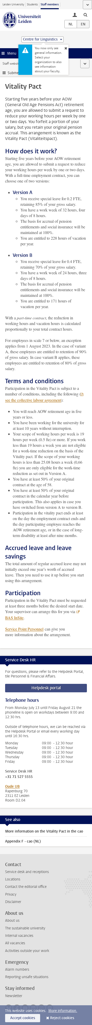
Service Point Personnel (24, 629)
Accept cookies (22, 1018)
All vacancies (15, 943)
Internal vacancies (19, 935)
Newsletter (13, 995)
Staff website (11, 64)
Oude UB (12, 786)
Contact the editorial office (26, 886)
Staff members (50, 4)
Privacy (10, 894)
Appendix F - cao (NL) (23, 841)
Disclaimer (13, 901)
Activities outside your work (27, 950)
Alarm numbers (17, 969)
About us (12, 920)
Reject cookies (62, 1018)
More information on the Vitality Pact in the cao (44, 831)
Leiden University (13, 4)
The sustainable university (25, 928)
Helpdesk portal (46, 688)
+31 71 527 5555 (19, 777)
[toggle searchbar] (85, 15)
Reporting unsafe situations (26, 977)
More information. (62, 1010)
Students (32, 4)
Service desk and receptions (27, 871)
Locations (12, 879)
